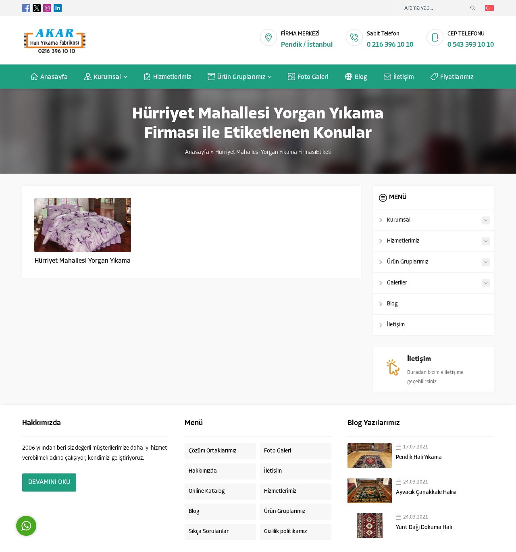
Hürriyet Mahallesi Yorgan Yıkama (83, 261)
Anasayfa (197, 152)
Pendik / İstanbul (307, 45)
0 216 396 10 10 (390, 45)
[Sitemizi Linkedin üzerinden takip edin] (58, 8)
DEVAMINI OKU (49, 482)
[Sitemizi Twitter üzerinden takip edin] (37, 8)
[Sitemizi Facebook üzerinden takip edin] (26, 8)
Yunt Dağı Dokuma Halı (424, 528)
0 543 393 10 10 (470, 45)
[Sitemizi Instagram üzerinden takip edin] (47, 8)
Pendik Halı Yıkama (419, 457)
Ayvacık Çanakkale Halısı (426, 493)
